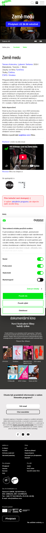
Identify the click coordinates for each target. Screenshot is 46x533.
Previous (35, 41)
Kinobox (12, 75)
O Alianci (5, 448)
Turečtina (20, 70)
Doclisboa (15, 361)
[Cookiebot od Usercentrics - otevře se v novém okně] (33, 220)
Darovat (4, 471)
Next (41, 41)
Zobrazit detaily (33, 289)
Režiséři (27, 458)
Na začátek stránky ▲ (35, 522)
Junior (29, 466)
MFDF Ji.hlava (22, 381)
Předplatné (5, 466)
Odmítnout (23, 310)
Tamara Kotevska (9, 64)
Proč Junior (30, 468)
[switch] (40, 266)
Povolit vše (23, 296)
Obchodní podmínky (8, 455)
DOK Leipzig (37, 361)
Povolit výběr (23, 303)
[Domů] (7, 3)
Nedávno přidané (30, 450)
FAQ (3, 473)
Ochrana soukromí (8, 453)
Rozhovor (5, 142)
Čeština (11, 72)
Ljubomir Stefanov (25, 64)
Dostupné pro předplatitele (33, 455)
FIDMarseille (11, 381)
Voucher (4, 468)
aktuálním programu (20, 202)
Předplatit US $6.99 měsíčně (23, 24)
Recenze (5, 172)
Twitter (25, 47)
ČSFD (5, 75)
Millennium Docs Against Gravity (27, 362)
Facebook (16, 47)
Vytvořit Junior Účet (33, 471)
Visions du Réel (33, 381)
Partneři (4, 450)
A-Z (26, 448)
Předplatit (10, 518)
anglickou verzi (25, 135)
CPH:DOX (5, 361)
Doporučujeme (29, 453)
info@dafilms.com (15, 498)
